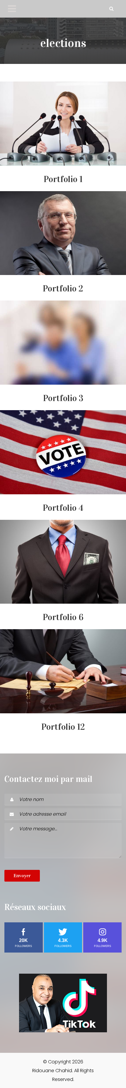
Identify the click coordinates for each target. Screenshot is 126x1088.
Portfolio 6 (63, 617)
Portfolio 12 (63, 727)
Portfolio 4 (63, 508)
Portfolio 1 (63, 179)
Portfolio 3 (63, 398)
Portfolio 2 (63, 288)
